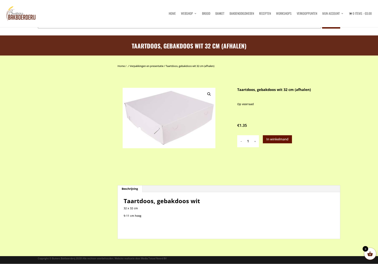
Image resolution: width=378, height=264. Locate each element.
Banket (219, 14)
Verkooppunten (307, 14)
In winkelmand (277, 139)
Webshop (187, 14)
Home (121, 66)
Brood (206, 14)
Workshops (284, 14)
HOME (172, 14)
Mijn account (331, 14)
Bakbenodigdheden (242, 14)
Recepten (265, 14)
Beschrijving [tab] (130, 189)
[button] (209, 94)
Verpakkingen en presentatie (146, 66)
